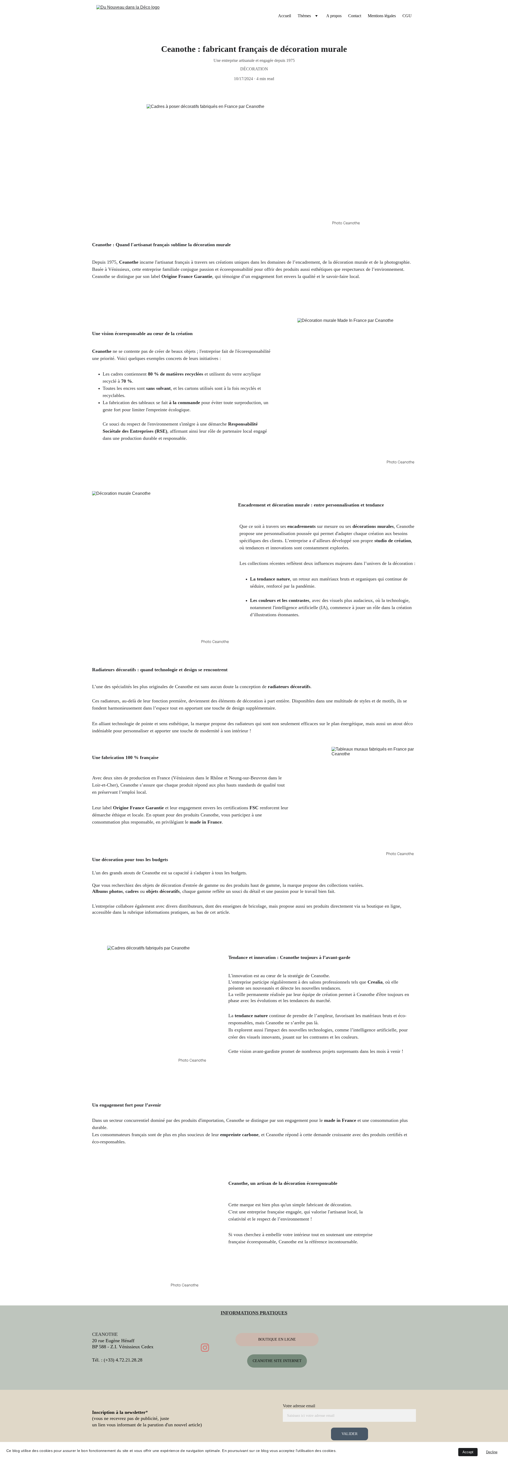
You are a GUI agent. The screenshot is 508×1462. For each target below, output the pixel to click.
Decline (491, 1452)
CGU (407, 15)
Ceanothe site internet (277, 1361)
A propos (334, 15)
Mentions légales (382, 15)
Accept (467, 1452)
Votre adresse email (299, 1406)
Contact (354, 15)
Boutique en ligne (277, 1339)
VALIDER (349, 1434)
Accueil (284, 15)
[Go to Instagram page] (205, 1348)
